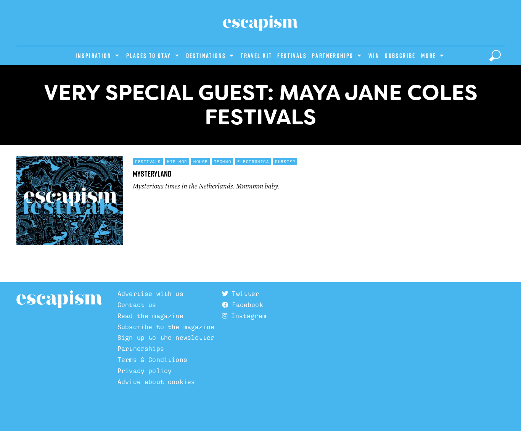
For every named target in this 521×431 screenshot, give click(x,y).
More (428, 55)
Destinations (206, 55)
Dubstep (285, 161)
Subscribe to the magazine (165, 327)
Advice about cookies (156, 382)
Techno (222, 161)
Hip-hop (177, 161)
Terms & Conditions (152, 359)
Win (373, 55)
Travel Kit (256, 55)
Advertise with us (150, 294)
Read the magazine (150, 316)
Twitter (243, 294)
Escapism (59, 299)
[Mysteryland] (69, 204)
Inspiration (93, 55)
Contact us (136, 305)
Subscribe (400, 55)
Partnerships (333, 55)
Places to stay (148, 55)
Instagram (246, 316)
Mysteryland (152, 173)
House (200, 161)
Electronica (253, 161)
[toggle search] (495, 55)
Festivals (292, 55)
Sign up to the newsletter (165, 337)
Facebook (245, 305)
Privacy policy (144, 371)
